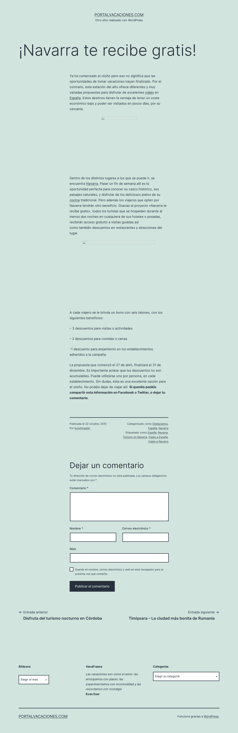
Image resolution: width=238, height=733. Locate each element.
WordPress (211, 716)
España (75, 98)
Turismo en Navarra (135, 437)
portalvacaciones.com (119, 14)
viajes (149, 92)
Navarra (92, 184)
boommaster (82, 428)
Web (73, 549)
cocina (75, 200)
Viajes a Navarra (158, 441)
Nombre (76, 528)
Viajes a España (158, 437)
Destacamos (160, 423)
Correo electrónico (136, 528)
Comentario (79, 488)
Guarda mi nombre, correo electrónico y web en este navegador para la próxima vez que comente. (119, 571)
